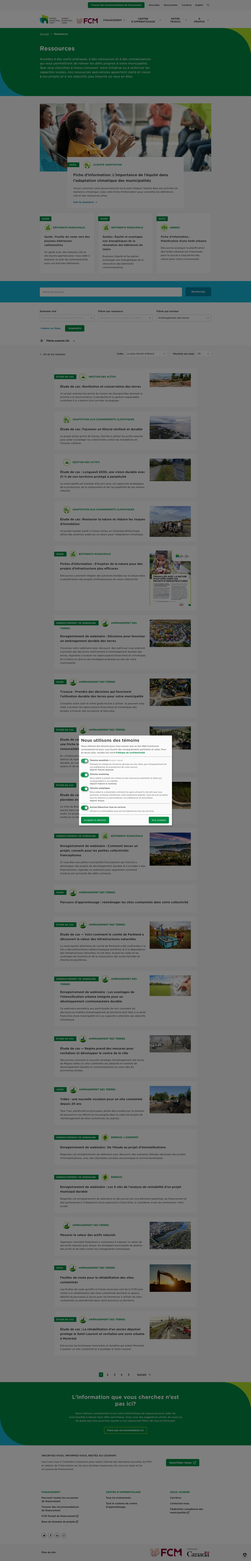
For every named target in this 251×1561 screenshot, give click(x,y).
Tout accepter (159, 820)
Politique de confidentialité (130, 752)
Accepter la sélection (95, 820)
